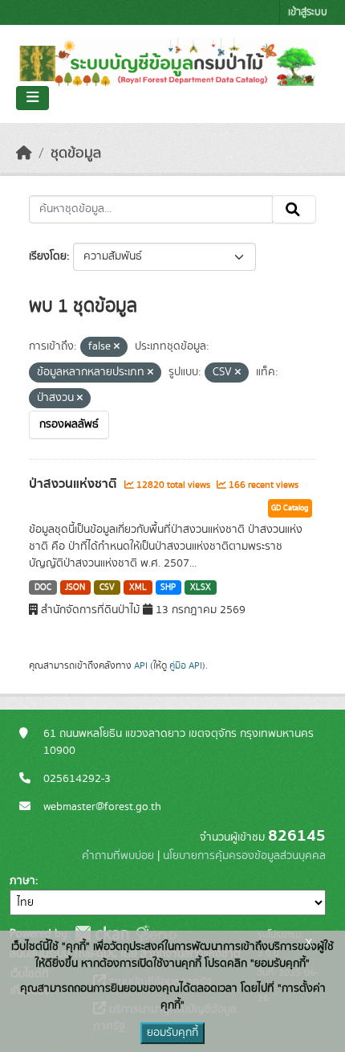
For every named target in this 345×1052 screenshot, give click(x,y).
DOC (42, 587)
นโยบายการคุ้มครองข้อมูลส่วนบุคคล (244, 856)
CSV (107, 587)
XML (138, 587)
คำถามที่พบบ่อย (118, 856)
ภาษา (22, 881)
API (141, 665)
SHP (168, 587)
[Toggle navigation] (32, 98)
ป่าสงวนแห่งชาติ (74, 483)
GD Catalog (290, 508)
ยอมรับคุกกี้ (172, 1033)
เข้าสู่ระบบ (307, 12)
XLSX (200, 587)
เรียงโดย (48, 256)
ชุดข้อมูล (76, 153)
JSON (75, 587)
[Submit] (294, 209)
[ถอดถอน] (117, 347)
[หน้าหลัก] (24, 153)
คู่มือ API (185, 665)
